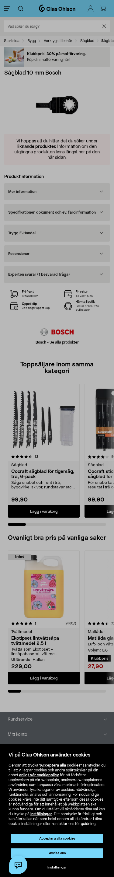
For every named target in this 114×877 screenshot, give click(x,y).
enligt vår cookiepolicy (39, 775)
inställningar (41, 814)
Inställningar (57, 867)
